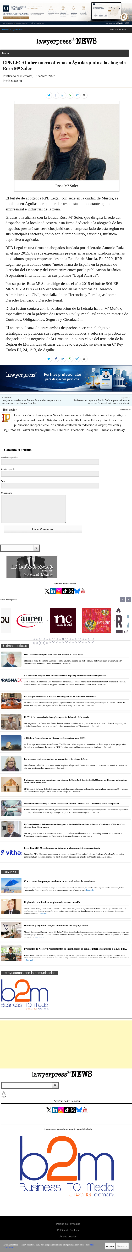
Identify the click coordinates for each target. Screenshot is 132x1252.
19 (93, 639)
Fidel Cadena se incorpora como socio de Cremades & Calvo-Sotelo (53, 654)
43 (47, 644)
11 (66, 639)
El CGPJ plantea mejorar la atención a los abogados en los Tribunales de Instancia (60, 696)
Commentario (6, 492)
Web (3, 481)
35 (83, 642)
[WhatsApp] (70, 95)
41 (40, 644)
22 (40, 642)
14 (76, 639)
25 (50, 642)
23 (44, 642)
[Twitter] (49, 95)
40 (37, 644)
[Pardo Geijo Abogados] (84, 629)
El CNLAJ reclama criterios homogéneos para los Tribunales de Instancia (56, 717)
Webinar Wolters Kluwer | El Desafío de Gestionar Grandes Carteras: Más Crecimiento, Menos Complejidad (71, 803)
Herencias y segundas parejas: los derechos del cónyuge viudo (56, 925)
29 (63, 642)
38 (93, 642)
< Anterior (7, 397)
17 (86, 639)
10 (63, 639)
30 (66, 642)
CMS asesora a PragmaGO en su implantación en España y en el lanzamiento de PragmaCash (65, 675)
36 (86, 642)
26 (53, 642)
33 (76, 642)
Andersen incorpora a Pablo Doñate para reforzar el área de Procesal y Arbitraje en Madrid (102, 401)
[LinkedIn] (63, 95)
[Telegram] (77, 95)
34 (80, 642)
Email (7, 469)
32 (73, 642)
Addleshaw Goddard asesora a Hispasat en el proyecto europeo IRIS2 (54, 738)
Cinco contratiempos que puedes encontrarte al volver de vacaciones (59, 881)
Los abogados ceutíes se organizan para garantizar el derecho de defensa (55, 759)
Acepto (110, 1246)
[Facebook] (56, 95)
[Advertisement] (66, 1044)
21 (37, 642)
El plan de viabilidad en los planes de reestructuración (52, 902)
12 (70, 639)
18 (89, 639)
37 (89, 642)
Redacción (10, 409)
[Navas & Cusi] (51, 629)
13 (73, 639)
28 (60, 642)
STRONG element (118, 29)
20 (34, 642)
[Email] (84, 95)
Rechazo (122, 1246)
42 (44, 644)
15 (80, 639)
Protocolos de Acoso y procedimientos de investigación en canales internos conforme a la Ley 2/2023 (75, 948)
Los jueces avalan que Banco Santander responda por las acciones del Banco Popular (31, 401)
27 (57, 642)
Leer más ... (68, 663)
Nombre (9, 457)
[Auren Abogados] (17, 629)
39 (34, 644)
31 (70, 642)
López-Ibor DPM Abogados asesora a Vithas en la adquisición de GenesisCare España (62, 847)
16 (83, 639)
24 (47, 642)
